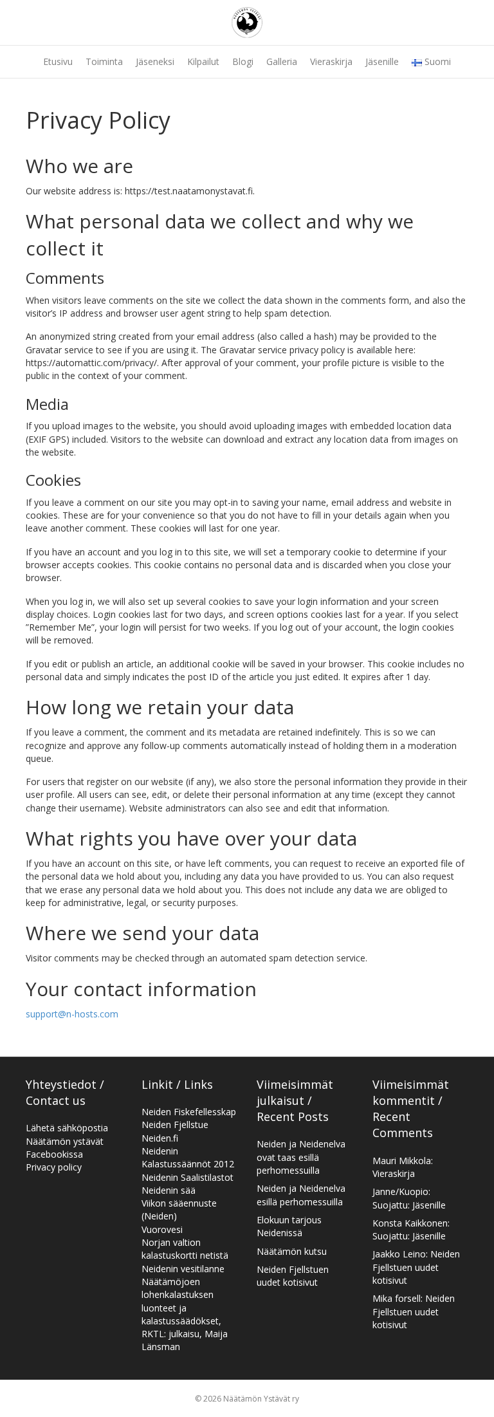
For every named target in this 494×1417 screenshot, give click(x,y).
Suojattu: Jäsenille (409, 1205)
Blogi (242, 61)
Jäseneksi (155, 61)
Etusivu (58, 61)
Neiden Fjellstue (175, 1124)
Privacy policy (54, 1167)
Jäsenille (382, 61)
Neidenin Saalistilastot (187, 1177)
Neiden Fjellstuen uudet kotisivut (293, 1275)
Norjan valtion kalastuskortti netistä (185, 1248)
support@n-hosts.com (72, 1014)
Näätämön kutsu (292, 1251)
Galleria (281, 61)
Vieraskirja (331, 61)
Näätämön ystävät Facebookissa (65, 1147)
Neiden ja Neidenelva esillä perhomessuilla (301, 1194)
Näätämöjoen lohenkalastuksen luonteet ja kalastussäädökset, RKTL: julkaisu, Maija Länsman (185, 1314)
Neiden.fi (160, 1138)
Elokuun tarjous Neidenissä (289, 1226)
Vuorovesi (162, 1229)
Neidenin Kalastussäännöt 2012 (188, 1157)
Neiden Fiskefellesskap (189, 1112)
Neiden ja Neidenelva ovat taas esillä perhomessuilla (301, 1157)
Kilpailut (203, 61)
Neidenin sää (169, 1190)
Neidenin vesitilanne (183, 1269)
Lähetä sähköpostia (67, 1128)
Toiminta (104, 61)
